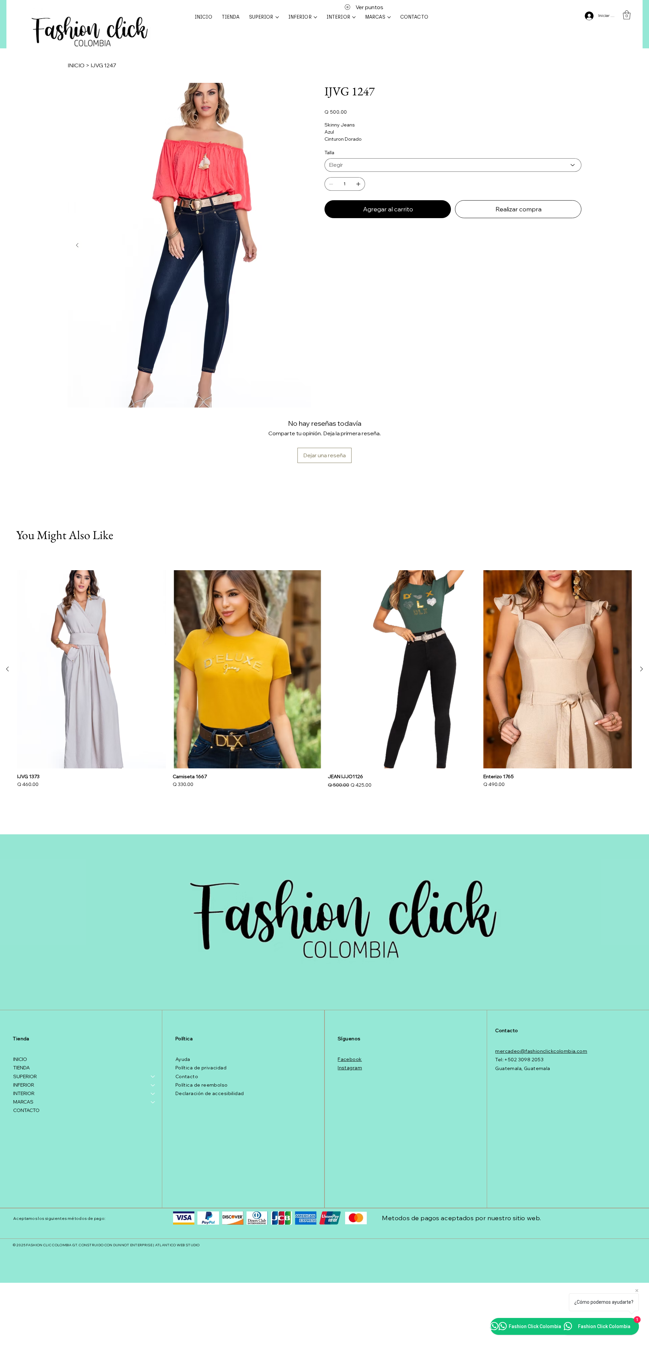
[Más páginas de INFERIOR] (315, 17)
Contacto (186, 1076)
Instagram (350, 1068)
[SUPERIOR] (153, 1076)
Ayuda (182, 1059)
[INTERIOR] (153, 1093)
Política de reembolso (201, 1085)
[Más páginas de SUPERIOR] (277, 17)
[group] (324, 680)
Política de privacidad (200, 1068)
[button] (626, 14)
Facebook (350, 1059)
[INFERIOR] (153, 1085)
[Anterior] (7, 669)
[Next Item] (77, 245)
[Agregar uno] (358, 184)
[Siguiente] (642, 669)
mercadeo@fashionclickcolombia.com (541, 1051)
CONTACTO (26, 1110)
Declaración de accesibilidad (209, 1093)
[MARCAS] (153, 1102)
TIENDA (21, 1068)
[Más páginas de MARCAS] (389, 17)
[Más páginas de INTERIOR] (354, 17)
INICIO (20, 1059)
